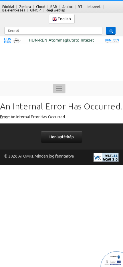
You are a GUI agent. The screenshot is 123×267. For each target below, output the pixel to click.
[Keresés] (111, 31)
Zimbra (25, 7)
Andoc (67, 7)
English (64, 19)
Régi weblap (55, 10)
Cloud (40, 7)
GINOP (35, 10)
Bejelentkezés (13, 10)
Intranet (94, 7)
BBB (53, 7)
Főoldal (8, 7)
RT (80, 7)
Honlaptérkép (61, 137)
